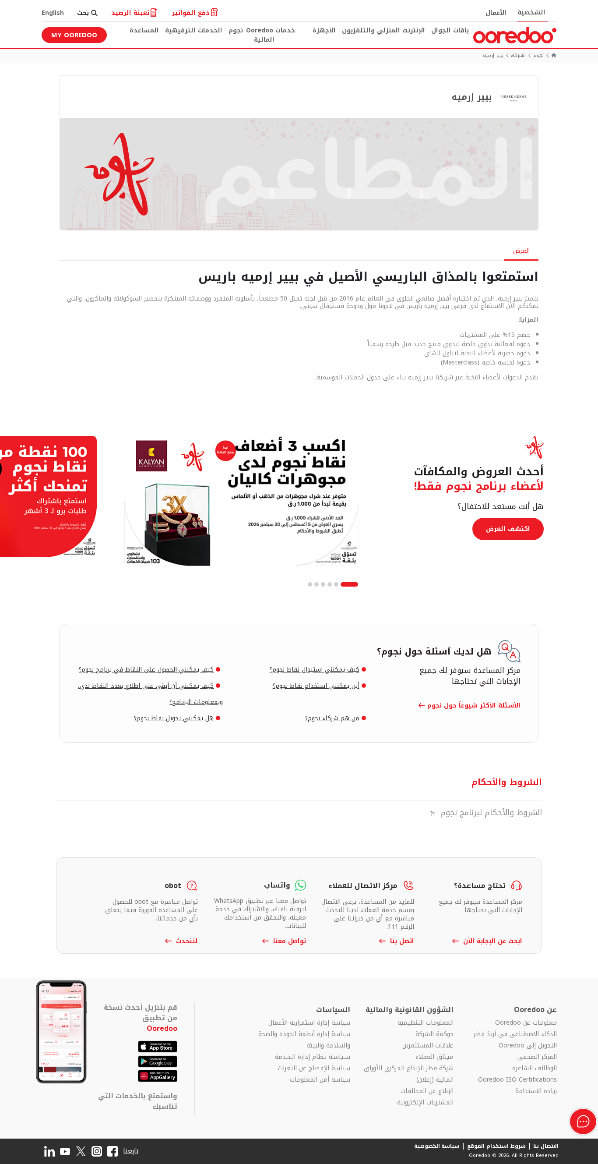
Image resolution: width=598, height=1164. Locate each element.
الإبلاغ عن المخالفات (427, 1091)
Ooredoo (162, 1028)
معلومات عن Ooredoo (526, 1023)
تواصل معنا (288, 941)
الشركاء (518, 56)
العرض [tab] (521, 251)
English (53, 13)
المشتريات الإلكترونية (425, 1102)
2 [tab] (336, 584)
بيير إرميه (493, 56)
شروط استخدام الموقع (496, 1146)
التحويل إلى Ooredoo (528, 1045)
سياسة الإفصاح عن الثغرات (314, 1068)
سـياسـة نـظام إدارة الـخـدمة (312, 1057)
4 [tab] (323, 584)
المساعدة (144, 30)
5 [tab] (316, 584)
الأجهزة (324, 30)
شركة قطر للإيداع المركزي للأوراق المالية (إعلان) (409, 1074)
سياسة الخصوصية (437, 1146)
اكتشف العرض (508, 529)
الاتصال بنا (546, 1146)
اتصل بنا (401, 941)
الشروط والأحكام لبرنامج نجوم (491, 812)
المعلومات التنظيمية (425, 1023)
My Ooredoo (74, 35)
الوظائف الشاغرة (534, 1068)
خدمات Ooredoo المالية (270, 35)
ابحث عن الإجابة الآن (491, 941)
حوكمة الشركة (434, 1034)
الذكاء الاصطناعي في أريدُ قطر (515, 1034)
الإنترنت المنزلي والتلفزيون (383, 30)
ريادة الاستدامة (536, 1091)
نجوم (236, 30)
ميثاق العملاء (434, 1057)
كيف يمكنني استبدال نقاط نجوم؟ (314, 670)
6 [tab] (310, 584)
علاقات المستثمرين (428, 1045)
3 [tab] (329, 584)
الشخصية (531, 12)
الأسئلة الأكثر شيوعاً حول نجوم (474, 705)
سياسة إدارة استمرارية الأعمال (309, 1023)
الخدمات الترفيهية (193, 30)
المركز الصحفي (537, 1057)
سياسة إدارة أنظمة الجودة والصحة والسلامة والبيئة (304, 1040)
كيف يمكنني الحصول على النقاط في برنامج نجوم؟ (146, 670)
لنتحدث (186, 941)
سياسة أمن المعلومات (320, 1080)
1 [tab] (349, 584)
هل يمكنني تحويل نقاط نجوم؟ (174, 718)
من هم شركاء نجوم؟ (332, 718)
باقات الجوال (450, 30)
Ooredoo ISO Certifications (517, 1080)
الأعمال (496, 13)
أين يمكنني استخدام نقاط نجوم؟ (316, 686)
